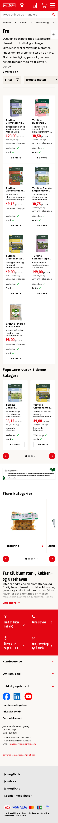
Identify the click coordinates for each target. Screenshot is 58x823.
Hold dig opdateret (16, 686)
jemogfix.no (12, 788)
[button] (26, 456)
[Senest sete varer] (54, 34)
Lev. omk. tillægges (15, 143)
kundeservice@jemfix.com (22, 744)
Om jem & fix (11, 673)
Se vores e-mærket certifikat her (19, 755)
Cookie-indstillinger (18, 795)
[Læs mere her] (29, 473)
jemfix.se (10, 781)
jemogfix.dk (12, 774)
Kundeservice (12, 661)
